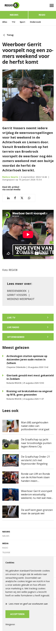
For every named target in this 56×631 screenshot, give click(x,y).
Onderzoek (35, 22)
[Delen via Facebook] (15, 198)
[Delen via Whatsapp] (29, 198)
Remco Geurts (10, 176)
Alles (4, 22)
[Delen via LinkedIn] (8, 198)
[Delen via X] (22, 198)
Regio (42, 14)
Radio (5, 547)
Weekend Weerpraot (21, 299)
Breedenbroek (16, 291)
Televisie (6, 552)
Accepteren (17, 614)
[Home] (14, 5)
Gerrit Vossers (17, 295)
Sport (22, 22)
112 (13, 22)
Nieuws (14, 14)
